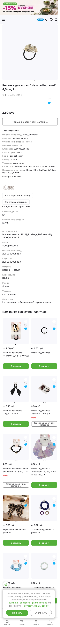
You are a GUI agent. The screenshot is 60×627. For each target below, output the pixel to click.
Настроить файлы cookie (36, 605)
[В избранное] (49, 99)
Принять (17, 612)
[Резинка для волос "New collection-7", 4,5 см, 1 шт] (30, 52)
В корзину (16, 366)
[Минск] (46, 20)
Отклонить (41, 612)
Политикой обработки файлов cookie (27, 602)
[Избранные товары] (51, 19)
